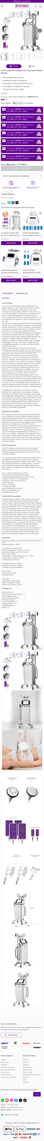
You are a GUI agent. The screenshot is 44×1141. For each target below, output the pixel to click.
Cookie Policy (27, 1067)
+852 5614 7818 (12, 1105)
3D (33, 66)
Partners (26, 1062)
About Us (26, 1060)
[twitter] (21, 1101)
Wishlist (3, 1060)
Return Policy (27, 1070)
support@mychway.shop (14, 1107)
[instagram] (12, 1101)
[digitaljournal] (38, 1044)
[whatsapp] (3, 1101)
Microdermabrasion (7, 1067)
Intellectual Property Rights (32, 1075)
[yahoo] (5, 1044)
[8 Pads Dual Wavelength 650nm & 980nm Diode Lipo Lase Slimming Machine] (33, 220)
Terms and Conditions (8, 1077)
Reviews (26, 1077)
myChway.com (18, 1110)
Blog (24, 1080)
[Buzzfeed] (27, 1044)
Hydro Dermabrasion (8, 1070)
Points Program (6, 1075)
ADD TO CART (11, 243)
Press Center (5, 1072)
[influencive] (38, 1048)
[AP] (16, 1044)
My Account (5, 1062)
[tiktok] (25, 1101)
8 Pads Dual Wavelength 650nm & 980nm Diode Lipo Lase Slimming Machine (32, 235)
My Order (4, 1065)
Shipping (26, 1065)
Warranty (26, 1082)
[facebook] (16, 1101)
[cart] (40, 6)
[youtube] (7, 1101)
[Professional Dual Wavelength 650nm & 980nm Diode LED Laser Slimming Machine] (33, 258)
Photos (15, 66)
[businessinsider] (5, 1048)
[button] (40, 30)
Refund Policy (27, 1072)
